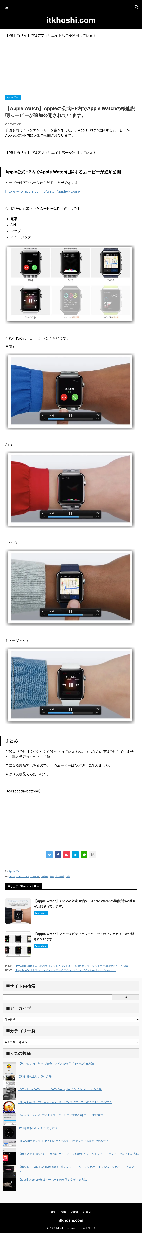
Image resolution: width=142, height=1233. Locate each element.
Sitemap (74, 1211)
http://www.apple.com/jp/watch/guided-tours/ (42, 191)
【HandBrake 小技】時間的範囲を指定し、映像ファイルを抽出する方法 (63, 1141)
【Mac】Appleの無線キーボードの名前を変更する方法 (52, 1179)
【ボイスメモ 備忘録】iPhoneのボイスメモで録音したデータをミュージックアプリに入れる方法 (78, 1154)
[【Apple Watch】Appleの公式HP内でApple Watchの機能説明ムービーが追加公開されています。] (75, 854)
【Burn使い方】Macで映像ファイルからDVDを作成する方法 (56, 1063)
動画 (52, 876)
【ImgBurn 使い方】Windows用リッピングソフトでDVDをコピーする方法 (65, 1102)
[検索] (125, 997)
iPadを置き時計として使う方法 (37, 1128)
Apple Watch (15, 871)
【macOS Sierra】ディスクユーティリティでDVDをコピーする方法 (60, 1115)
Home (52, 1211)
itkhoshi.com (71, 20)
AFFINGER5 (89, 1228)
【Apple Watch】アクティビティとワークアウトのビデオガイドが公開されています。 (65, 970)
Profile (63, 1211)
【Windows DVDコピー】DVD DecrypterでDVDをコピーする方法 (60, 1089)
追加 (68, 876)
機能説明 (59, 876)
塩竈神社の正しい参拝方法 (35, 1076)
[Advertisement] (71, 65)
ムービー (34, 876)
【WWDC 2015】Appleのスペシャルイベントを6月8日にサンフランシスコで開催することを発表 (71, 966)
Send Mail (88, 1211)
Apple (12, 876)
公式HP (44, 876)
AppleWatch (22, 876)
